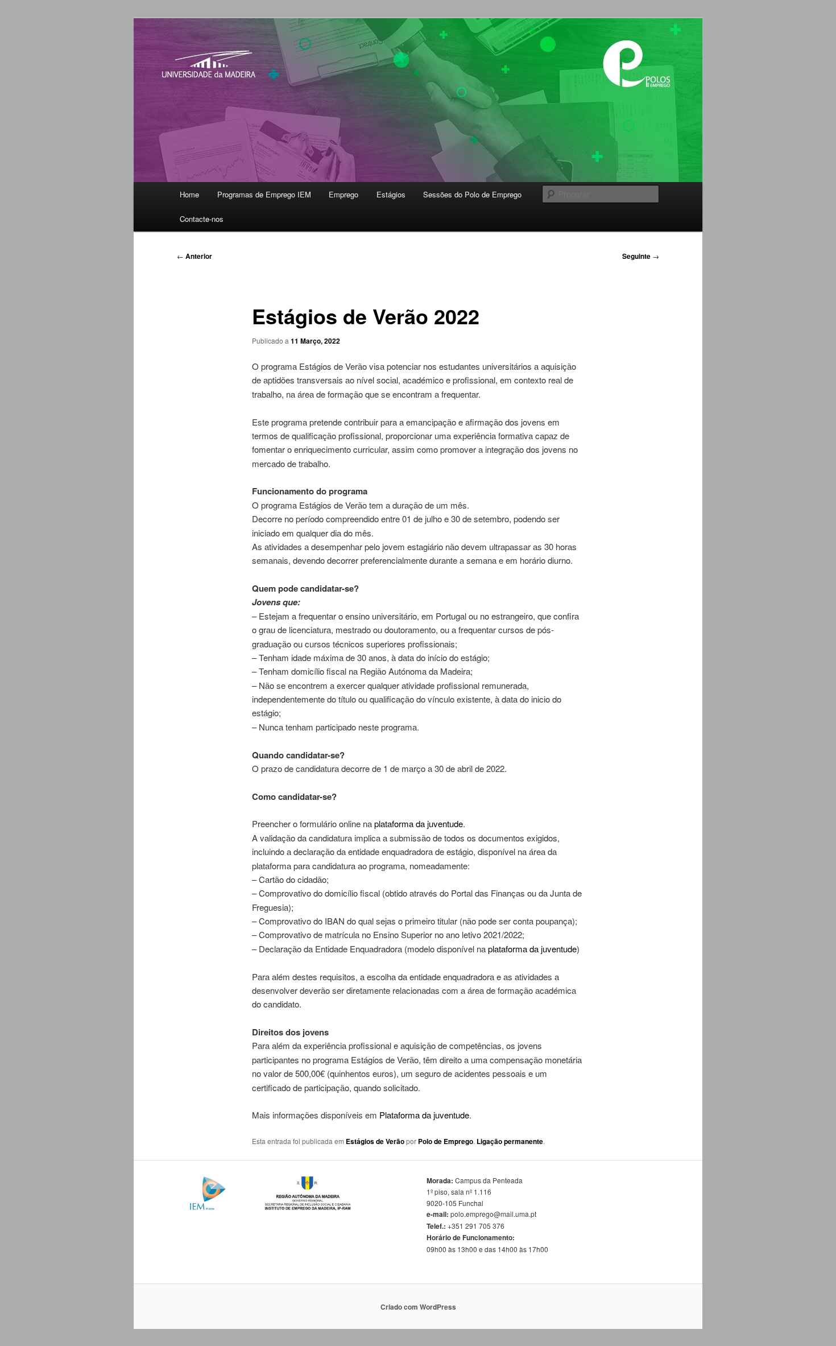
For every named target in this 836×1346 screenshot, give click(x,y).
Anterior (194, 256)
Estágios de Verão (375, 1141)
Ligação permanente (510, 1141)
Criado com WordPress (418, 1307)
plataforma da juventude (418, 823)
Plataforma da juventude (423, 1115)
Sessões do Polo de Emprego (472, 194)
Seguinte (640, 256)
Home (189, 194)
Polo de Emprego (445, 1141)
